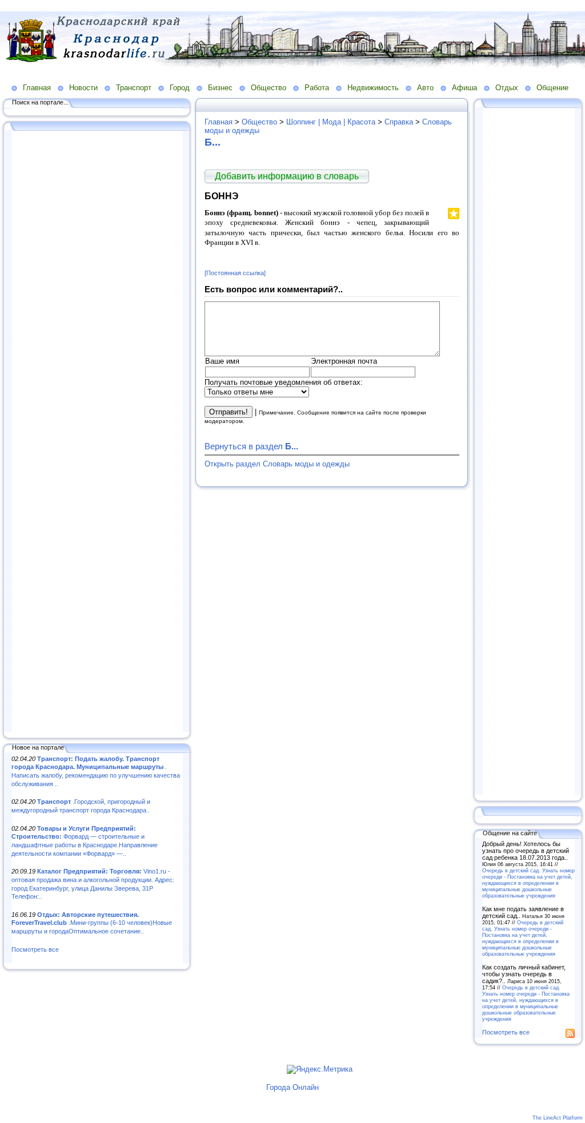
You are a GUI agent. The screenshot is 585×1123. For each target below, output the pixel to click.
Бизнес (220, 87)
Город (180, 87)
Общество (268, 87)
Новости (83, 87)
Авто (425, 87)
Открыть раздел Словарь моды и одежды (277, 464)
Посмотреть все (35, 949)
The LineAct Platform (557, 1118)
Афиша (464, 87)
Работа (316, 87)
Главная (37, 87)
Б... (213, 142)
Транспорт (133, 87)
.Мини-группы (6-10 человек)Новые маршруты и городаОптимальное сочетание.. (91, 923)
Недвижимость (373, 87)
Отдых (506, 87)
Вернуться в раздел (251, 446)
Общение (552, 87)
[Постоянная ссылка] (235, 272)
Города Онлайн (292, 1087)
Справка (398, 122)
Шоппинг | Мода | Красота (330, 122)
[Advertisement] (97, 432)
